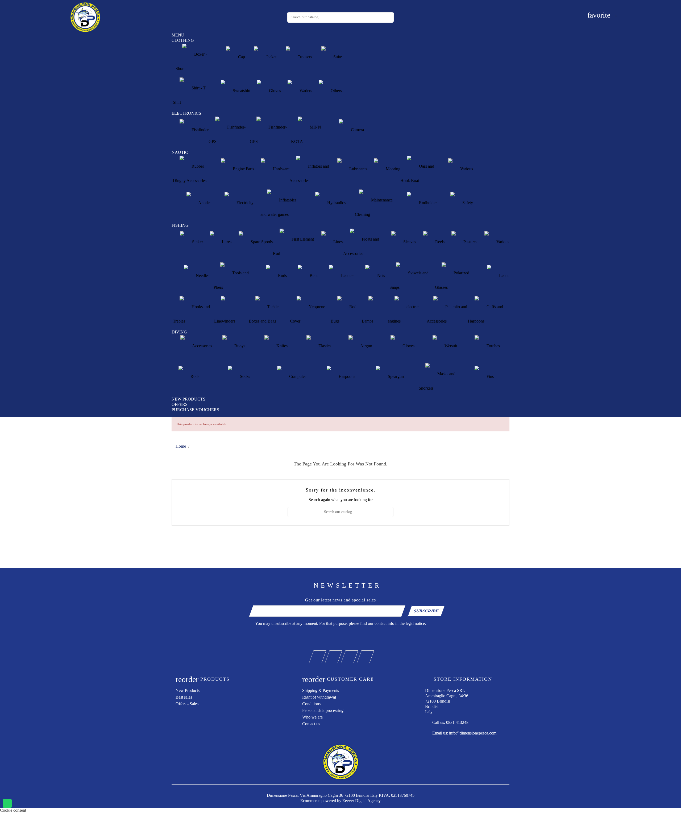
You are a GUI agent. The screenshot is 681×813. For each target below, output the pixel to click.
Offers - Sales (187, 703)
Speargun (395, 376)
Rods (282, 276)
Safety (467, 203)
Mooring (392, 169)
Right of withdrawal (319, 697)
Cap (241, 57)
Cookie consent (13, 810)
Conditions (311, 703)
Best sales (184, 697)
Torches (492, 346)
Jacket (270, 57)
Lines (337, 242)
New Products (188, 690)
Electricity (244, 203)
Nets (380, 276)
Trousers (304, 57)
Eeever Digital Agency (361, 800)
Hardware (280, 169)
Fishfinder (199, 130)
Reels (439, 242)
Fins (489, 376)
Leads (503, 276)
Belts (313, 276)
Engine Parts (243, 169)
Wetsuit (450, 346)
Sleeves (409, 242)
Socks (244, 376)
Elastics (324, 346)
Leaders (347, 276)
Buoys (239, 346)
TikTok (373, 653)
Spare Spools (261, 242)
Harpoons (346, 376)
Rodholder (427, 203)
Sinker (197, 242)
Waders (305, 91)
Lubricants (357, 169)
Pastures (469, 242)
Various (466, 169)
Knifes (281, 346)
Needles (202, 276)
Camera (357, 130)
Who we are (312, 717)
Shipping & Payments (320, 690)
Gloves (274, 91)
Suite (337, 57)
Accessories (201, 346)
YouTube (341, 653)
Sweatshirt (241, 91)
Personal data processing (322, 710)
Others (336, 91)
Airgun (365, 346)
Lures (226, 242)
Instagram (357, 653)
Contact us (311, 723)
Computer (297, 376)
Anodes (204, 203)
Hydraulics (336, 203)
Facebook (325, 653)
